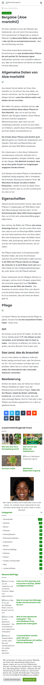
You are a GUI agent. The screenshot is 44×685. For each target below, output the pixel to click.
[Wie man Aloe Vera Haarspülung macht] (11, 439)
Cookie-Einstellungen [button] (12, 680)
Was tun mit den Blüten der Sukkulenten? (30, 449)
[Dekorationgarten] (13, 3)
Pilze (5, 564)
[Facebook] (6, 413)
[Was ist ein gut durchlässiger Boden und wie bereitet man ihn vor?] (8, 606)
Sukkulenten (13, 8)
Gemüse (6, 523)
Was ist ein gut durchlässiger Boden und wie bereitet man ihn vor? (28, 602)
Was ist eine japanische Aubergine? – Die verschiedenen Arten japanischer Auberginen (26, 620)
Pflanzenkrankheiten (11, 538)
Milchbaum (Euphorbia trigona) (31, 469)
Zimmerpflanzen (9, 534)
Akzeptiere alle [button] (29, 680)
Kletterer (6, 553)
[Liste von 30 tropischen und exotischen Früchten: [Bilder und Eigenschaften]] (8, 588)
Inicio (5, 8)
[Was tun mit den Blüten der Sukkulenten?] (32, 439)
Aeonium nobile (8, 468)
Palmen (6, 557)
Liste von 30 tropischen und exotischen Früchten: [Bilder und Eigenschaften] (28, 583)
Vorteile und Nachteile (11, 561)
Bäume (5, 527)
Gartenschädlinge (9, 549)
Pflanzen (6, 531)
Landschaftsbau (9, 568)
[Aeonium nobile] (11, 460)
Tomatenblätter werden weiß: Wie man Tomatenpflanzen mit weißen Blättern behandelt (29, 639)
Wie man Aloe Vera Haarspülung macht (10, 448)
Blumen (6, 546)
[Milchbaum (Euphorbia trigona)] (32, 460)
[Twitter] (12, 413)
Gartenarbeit (8, 519)
